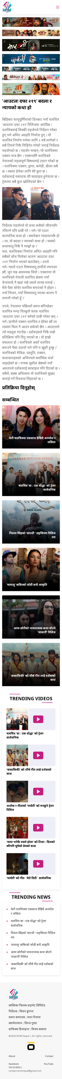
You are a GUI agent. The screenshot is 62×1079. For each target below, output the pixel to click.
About (12, 1056)
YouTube (48, 1063)
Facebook (14, 1063)
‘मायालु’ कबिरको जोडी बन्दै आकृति (30, 945)
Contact (49, 1056)
